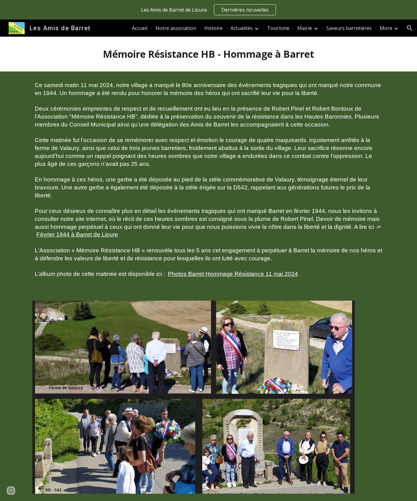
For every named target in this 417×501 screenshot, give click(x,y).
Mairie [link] (304, 28)
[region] (208, 10)
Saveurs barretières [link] (349, 28)
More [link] (386, 28)
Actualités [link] (241, 28)
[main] (208, 54)
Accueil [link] (139, 28)
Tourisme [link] (278, 28)
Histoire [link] (213, 28)
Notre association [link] (175, 28)
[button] (409, 28)
